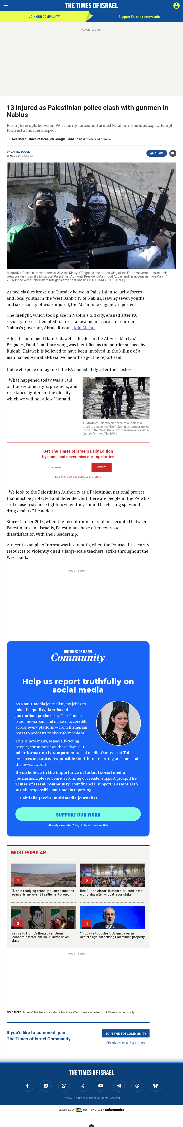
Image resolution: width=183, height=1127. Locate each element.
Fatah (54, 1012)
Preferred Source (98, 139)
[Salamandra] (114, 1109)
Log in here (138, 1042)
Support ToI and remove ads (139, 17)
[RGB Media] (82, 1110)
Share (159, 153)
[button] (176, 5)
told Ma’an (84, 327)
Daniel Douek (20, 151)
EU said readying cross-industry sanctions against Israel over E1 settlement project (42, 892)
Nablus (65, 1012)
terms (97, 476)
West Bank (80, 1012)
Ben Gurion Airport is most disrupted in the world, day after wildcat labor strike (111, 892)
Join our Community (44, 17)
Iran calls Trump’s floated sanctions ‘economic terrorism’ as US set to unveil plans (40, 937)
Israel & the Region (35, 1012)
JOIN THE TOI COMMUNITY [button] (126, 1033)
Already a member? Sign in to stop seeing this (78, 825)
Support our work (78, 814)
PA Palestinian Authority (119, 1012)
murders (95, 1012)
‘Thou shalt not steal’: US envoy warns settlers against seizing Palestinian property (112, 935)
